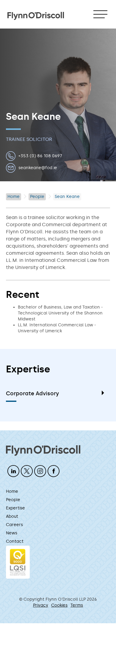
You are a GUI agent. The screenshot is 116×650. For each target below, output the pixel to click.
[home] (35, 13)
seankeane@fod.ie (37, 167)
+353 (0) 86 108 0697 (40, 155)
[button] (100, 14)
